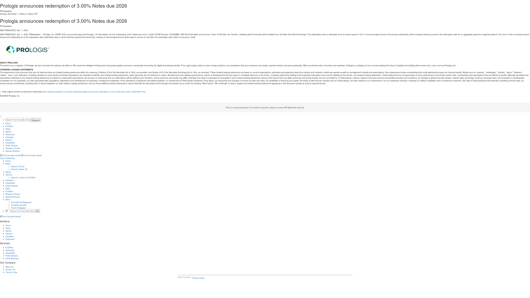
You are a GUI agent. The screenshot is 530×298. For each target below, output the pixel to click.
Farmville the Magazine (21, 202)
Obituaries (10, 134)
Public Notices (12, 145)
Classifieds (10, 142)
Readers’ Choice (13, 148)
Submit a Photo (17, 166)
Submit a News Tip (19, 169)
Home (8, 123)
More (8, 199)
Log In (3, 158)
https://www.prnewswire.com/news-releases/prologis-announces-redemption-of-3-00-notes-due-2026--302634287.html (94, 91)
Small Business (12, 258)
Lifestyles (10, 137)
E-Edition (9, 126)
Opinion (9, 140)
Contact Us (10, 269)
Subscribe (10, 158)
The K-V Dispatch (18, 207)
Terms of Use (11, 272)
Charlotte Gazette (18, 205)
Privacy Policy (198, 277)
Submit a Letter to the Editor (23, 177)
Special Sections (13, 151)
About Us (10, 266)
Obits (8, 188)
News (8, 128)
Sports (8, 131)
